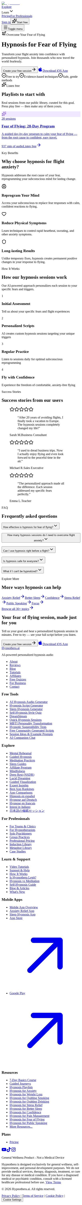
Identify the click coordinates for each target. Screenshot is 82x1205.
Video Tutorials (19, 866)
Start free (22, 22)
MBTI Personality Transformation (31, 723)
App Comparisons (21, 792)
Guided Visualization (23, 782)
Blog (13, 668)
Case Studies (18, 851)
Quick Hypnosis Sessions (26, 719)
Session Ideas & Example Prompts (31, 734)
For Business (18, 683)
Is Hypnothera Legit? (23, 877)
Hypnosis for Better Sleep (26, 1108)
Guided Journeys (20, 1083)
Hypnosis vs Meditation (24, 881)
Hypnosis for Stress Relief (26, 1105)
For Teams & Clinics (23, 826)
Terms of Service (32, 1195)
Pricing (14, 1142)
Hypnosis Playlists (21, 1087)
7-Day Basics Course (23, 1080)
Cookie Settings (12, 1199)
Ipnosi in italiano (20, 807)
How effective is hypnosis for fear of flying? (28, 527)
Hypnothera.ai (11, 648)
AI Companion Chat (22, 737)
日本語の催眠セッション (27, 810)
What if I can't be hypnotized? (20, 571)
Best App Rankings (22, 789)
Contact (14, 686)
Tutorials (15, 672)
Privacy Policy (11, 1195)
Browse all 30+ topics (15, 609)
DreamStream (18, 716)
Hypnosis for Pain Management (29, 1116)
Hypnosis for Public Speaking (28, 1123)
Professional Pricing (22, 840)
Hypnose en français (22, 803)
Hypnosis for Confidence (25, 1112)
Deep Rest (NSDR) (22, 774)
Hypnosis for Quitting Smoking (29, 1098)
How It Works (18, 874)
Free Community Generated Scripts (32, 730)
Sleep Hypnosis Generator (26, 709)
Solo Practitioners (21, 833)
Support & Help (20, 870)
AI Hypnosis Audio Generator (29, 702)
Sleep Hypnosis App (22, 914)
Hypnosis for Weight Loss (26, 1094)
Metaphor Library (21, 848)
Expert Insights (19, 785)
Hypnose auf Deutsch (23, 799)
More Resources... (21, 1126)
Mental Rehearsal (20, 753)
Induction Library (21, 844)
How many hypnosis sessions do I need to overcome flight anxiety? (41, 538)
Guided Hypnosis (21, 756)
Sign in (6, 22)
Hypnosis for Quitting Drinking (29, 1101)
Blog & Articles (19, 888)
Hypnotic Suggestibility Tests (28, 727)
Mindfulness (17, 771)
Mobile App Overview (24, 907)
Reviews (15, 665)
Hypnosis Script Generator (26, 705)
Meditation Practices (22, 760)
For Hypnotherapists (22, 830)
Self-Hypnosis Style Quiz (26, 712)
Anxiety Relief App (22, 911)
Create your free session (17, 70)
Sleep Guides (18, 764)
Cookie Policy (54, 1195)
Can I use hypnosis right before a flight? (26, 550)
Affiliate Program (20, 767)
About (14, 661)
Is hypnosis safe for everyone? (21, 561)
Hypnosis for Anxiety (23, 1090)
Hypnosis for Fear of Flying (27, 1119)
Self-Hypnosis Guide (23, 884)
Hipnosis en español (22, 796)
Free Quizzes (18, 679)
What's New (17, 891)
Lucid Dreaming (20, 778)
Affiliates (15, 676)
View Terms (53, 1182)
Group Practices (20, 837)
